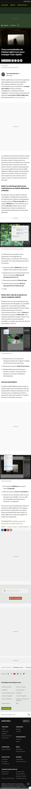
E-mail (21, 60)
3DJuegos (18, 729)
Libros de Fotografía (7, 696)
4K (18, 25)
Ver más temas (6, 708)
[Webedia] (27, 1)
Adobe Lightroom (24, 526)
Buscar (28, 714)
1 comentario (6, 60)
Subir (25, 721)
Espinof (18, 741)
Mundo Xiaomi (5, 738)
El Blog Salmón (19, 759)
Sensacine (18, 739)
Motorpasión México (21, 778)
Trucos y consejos (12, 526)
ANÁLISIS (12, 5)
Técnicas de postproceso (8, 693)
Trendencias (5, 759)
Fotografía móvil (20, 690)
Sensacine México (20, 774)
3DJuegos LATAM (20, 771)
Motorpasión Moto (20, 751)
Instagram (5, 25)
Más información (25, 787)
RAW (17, 703)
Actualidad (19, 693)
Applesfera (4, 733)
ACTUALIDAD (4, 5)
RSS (21, 673)
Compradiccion (5, 763)
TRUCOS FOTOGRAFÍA (23, 5)
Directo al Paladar (6, 749)
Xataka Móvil (5, 731)
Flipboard (18, 60)
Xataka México (5, 771)
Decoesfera (5, 761)
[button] (13, 73)
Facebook (12, 60)
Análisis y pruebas (7, 687)
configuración (20, 97)
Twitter (15, 60)
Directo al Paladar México (8, 778)
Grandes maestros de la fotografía (22, 699)
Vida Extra (18, 731)
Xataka (3, 729)
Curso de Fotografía (21, 696)
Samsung (13, 25)
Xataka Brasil (5, 774)
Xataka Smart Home (7, 735)
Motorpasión (19, 749)
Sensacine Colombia (21, 776)
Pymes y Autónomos (21, 761)
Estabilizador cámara (18, 667)
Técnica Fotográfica (7, 699)
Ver (16, 598)
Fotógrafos (5, 690)
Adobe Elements (6, 703)
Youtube (14, 673)
